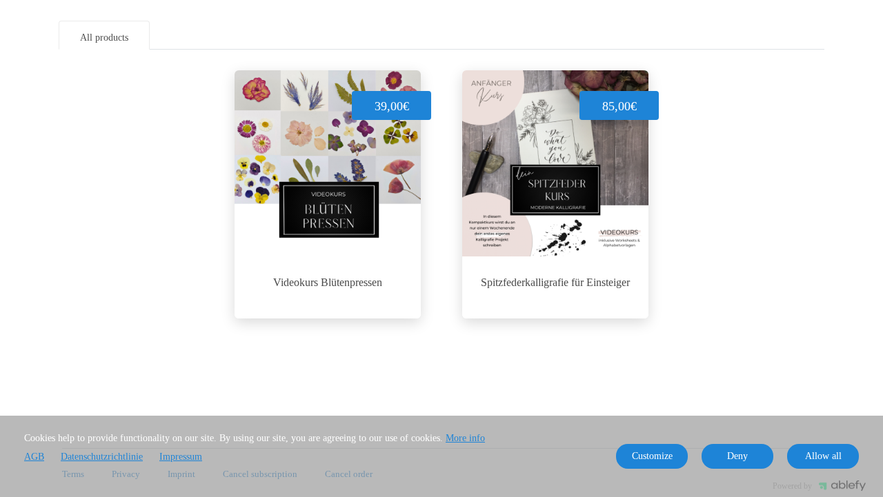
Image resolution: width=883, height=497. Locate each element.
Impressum (180, 457)
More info (465, 438)
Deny (737, 456)
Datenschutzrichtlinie (102, 457)
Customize (652, 456)
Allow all (823, 456)
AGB (34, 457)
